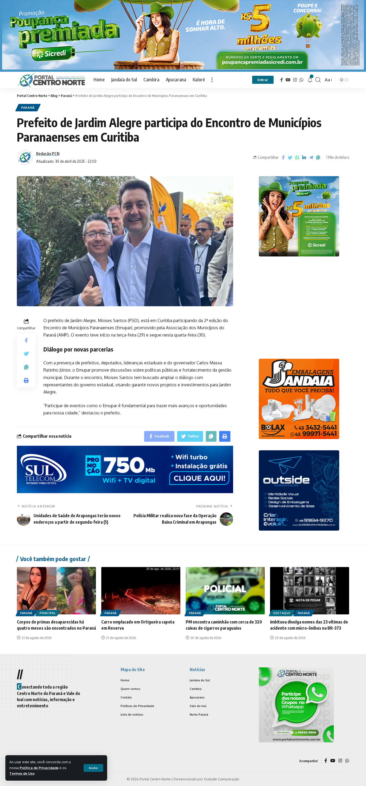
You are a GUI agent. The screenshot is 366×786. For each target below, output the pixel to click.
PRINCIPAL (47, 613)
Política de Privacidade (39, 768)
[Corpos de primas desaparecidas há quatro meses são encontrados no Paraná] (56, 590)
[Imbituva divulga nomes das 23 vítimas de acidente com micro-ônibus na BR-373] (309, 590)
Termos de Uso (22, 773)
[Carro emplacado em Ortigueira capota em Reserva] (140, 590)
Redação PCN (47, 153)
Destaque (281, 613)
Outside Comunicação (221, 779)
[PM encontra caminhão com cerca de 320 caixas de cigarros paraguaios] (225, 590)
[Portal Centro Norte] (51, 80)
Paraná (28, 107)
